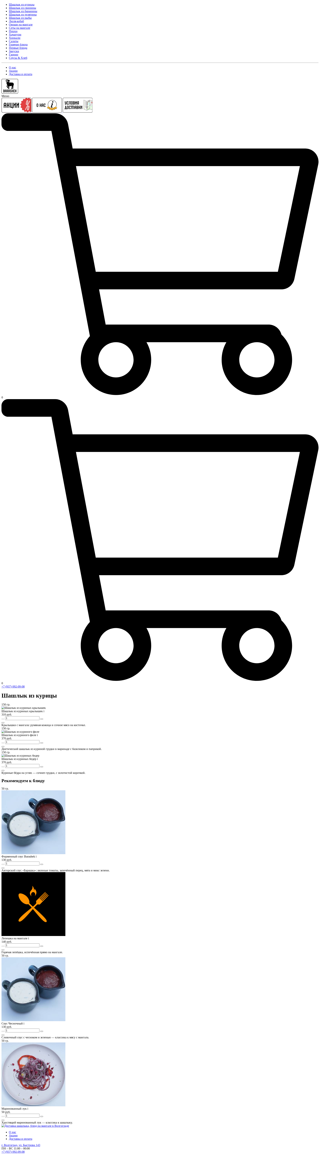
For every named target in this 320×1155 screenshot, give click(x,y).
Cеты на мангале (19, 27)
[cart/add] (2, 722)
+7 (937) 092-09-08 (13, 686)
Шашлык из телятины (23, 14)
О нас (12, 67)
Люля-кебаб (16, 21)
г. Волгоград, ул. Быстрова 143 (20, 1145)
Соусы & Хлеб (18, 57)
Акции (13, 70)
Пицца (13, 31)
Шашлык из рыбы (20, 17)
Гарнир (13, 54)
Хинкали (14, 37)
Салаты (13, 41)
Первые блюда (18, 47)
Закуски (14, 51)
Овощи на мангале (21, 24)
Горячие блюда (18, 44)
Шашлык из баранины (23, 11)
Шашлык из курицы (21, 4)
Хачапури (15, 34)
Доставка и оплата (20, 74)
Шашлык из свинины (22, 7)
